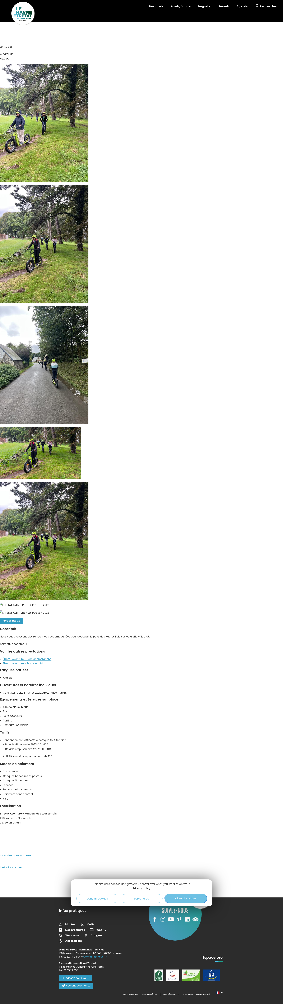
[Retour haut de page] (275, 988)
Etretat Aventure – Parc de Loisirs (24, 663)
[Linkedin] (187, 919)
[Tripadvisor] (195, 919)
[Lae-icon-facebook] (154, 919)
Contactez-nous (93, 956)
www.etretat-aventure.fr (15, 855)
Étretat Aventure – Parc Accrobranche (27, 659)
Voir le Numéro (12, 831)
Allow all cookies (185, 898)
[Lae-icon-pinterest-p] (179, 919)
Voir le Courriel (12, 842)
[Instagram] (163, 919)
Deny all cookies (97, 898)
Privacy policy (141, 888)
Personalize (141, 898)
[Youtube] (171, 919)
